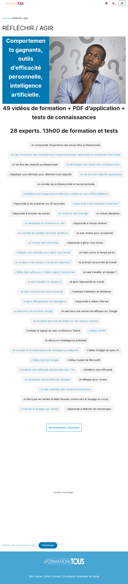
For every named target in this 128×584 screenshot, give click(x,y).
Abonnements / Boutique (64, 427)
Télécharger (48, 545)
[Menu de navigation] (122, 3)
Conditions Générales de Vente (81, 576)
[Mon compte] (106, 3)
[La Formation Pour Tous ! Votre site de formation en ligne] (14, 3)
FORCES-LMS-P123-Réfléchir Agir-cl (19, 545)
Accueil (6, 18)
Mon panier (36, 576)
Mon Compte (53, 576)
